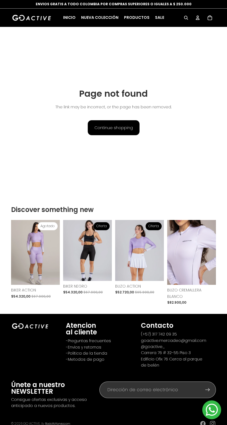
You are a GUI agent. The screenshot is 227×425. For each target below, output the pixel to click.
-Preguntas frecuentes (88, 341)
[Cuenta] (198, 18)
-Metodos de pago (85, 359)
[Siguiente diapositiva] (54, 252)
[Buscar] (186, 18)
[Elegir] (103, 272)
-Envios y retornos (84, 347)
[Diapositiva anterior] (17, 252)
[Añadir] (155, 272)
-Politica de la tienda (86, 353)
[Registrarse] (207, 390)
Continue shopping (113, 127)
